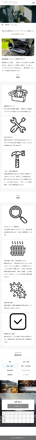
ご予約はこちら (18, 406)
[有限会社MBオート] (10, 2)
